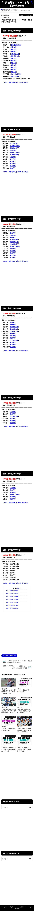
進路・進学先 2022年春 (12, 602)
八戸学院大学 (14, 155)
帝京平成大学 (14, 340)
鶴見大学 (13, 63)
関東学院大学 (14, 239)
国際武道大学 (15, 56)
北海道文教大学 (16, 45)
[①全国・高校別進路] (9, 82)
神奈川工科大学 (16, 74)
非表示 (19, 588)
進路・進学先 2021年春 (12, 605)
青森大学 (13, 58)
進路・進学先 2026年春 (12, 591)
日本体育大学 (14, 331)
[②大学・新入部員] (22, 82)
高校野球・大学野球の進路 (9, 655)
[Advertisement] (17, 105)
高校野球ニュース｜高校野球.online (17, 4)
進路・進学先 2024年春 (12, 596)
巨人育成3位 (14, 143)
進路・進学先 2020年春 (12, 608)
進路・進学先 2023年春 (12, 599)
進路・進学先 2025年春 (12, 593)
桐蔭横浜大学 (15, 54)
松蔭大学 (13, 47)
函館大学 (13, 49)
